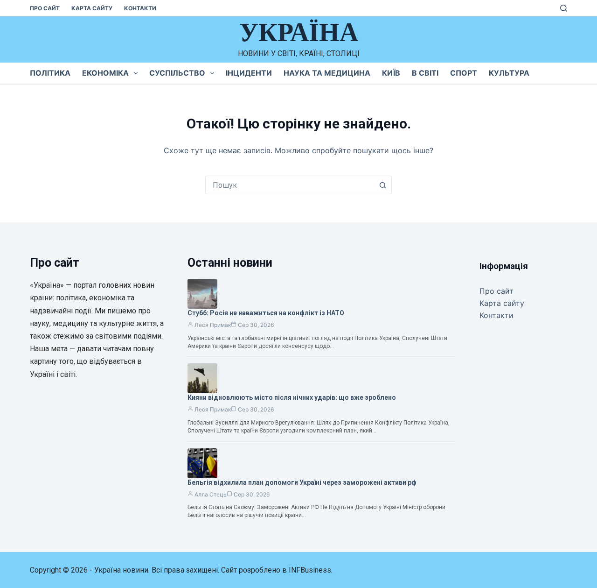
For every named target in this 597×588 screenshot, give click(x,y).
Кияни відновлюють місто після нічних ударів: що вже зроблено (291, 397)
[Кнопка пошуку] (382, 185)
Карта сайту (91, 8)
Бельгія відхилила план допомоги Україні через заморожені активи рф (302, 482)
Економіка (105, 73)
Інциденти (249, 73)
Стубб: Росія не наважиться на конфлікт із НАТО (265, 313)
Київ (391, 73)
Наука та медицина (327, 73)
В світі (425, 73)
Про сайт (45, 8)
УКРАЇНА (298, 32)
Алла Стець (210, 494)
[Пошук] (563, 8)
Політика (50, 73)
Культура (509, 73)
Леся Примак (212, 324)
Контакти (140, 8)
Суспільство (177, 73)
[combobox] (290, 185)
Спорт (463, 73)
